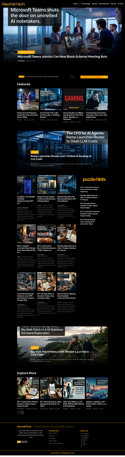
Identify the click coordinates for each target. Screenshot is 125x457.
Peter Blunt (40, 254)
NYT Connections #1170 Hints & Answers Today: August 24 (46, 248)
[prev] (71, 77)
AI (87, 109)
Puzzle (39, 242)
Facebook (86, 433)
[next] (74, 77)
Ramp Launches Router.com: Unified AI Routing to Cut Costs (61, 158)
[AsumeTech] (15, 4)
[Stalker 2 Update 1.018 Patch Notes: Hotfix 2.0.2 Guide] (97, 388)
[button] (75, 4)
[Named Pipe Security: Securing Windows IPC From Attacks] (66, 184)
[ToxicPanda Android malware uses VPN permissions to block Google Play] (26, 281)
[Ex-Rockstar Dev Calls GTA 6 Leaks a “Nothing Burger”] (51, 99)
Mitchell (65, 408)
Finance (34, 152)
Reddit (85, 440)
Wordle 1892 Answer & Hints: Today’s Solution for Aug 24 (66, 248)
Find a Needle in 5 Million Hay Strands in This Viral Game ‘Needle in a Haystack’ (73, 116)
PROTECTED (24, 442)
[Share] (81, 444)
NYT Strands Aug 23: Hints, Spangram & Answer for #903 (87, 222)
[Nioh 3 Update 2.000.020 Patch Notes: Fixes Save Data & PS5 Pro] (26, 233)
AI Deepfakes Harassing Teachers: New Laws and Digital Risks (44, 76)
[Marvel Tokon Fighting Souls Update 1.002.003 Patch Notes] (66, 281)
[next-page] (22, 412)
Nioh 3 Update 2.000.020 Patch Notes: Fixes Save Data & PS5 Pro (26, 249)
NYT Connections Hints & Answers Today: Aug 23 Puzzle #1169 (89, 214)
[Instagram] (81, 436)
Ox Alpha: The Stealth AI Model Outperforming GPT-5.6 (26, 200)
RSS (84, 442)
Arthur (39, 205)
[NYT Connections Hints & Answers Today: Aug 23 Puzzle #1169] (28, 388)
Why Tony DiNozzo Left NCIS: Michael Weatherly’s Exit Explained (73, 404)
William (19, 120)
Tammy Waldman (22, 207)
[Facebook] (81, 434)
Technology (40, 193)
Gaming (19, 109)
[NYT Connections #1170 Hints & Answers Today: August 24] (46, 233)
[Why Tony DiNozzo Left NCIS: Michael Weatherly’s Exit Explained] (74, 388)
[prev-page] (18, 412)
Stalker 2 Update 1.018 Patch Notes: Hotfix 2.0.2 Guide (96, 404)
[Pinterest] (81, 438)
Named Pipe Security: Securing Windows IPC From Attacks (66, 199)
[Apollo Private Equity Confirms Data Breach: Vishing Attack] (46, 184)
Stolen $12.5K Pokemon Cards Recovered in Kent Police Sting (27, 115)
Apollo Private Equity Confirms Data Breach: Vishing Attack (46, 199)
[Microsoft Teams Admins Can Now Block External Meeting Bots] (62, 35)
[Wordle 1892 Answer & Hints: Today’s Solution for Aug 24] (66, 233)
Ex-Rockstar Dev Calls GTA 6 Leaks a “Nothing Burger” (50, 115)
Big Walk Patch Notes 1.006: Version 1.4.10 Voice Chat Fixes (60, 353)
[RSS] (81, 442)
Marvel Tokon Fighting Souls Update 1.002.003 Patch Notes (66, 296)
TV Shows (66, 398)
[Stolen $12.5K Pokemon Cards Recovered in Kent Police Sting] (28, 99)
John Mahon (21, 61)
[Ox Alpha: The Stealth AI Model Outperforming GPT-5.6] (26, 184)
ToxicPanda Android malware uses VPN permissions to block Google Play (25, 297)
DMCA (19, 442)
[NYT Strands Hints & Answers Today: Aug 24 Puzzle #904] (46, 281)
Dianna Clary (90, 120)
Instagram (86, 435)
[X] (81, 446)
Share (84, 444)
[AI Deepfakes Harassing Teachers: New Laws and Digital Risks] (97, 99)
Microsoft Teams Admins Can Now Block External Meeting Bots (62, 56)
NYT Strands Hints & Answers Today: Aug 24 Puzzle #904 (45, 296)
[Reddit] (81, 440)
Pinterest (85, 438)
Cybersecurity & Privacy (26, 52)
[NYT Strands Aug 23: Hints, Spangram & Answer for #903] (51, 388)
